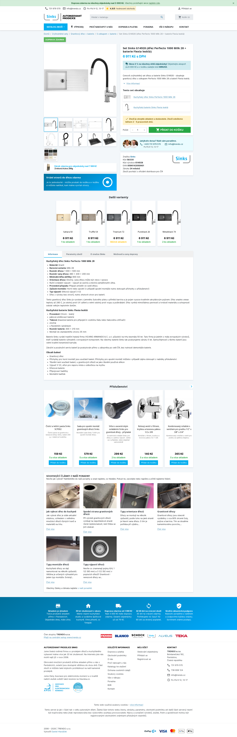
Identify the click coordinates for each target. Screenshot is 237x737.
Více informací (133, 83)
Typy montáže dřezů (57, 564)
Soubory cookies (115, 674)
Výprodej (77, 26)
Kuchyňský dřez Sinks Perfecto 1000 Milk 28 (154, 97)
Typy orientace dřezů (132, 511)
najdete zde (154, 3)
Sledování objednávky (147, 651)
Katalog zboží (55, 27)
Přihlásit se (142, 655)
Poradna (148, 27)
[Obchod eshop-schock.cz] (138, 636)
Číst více (50, 529)
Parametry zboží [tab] (74, 254)
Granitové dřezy (166, 511)
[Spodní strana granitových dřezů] (100, 495)
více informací (136, 705)
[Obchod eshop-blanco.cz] (122, 636)
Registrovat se (144, 659)
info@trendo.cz (72, 8)
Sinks (132, 156)
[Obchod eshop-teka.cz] (181, 636)
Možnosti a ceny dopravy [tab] (126, 254)
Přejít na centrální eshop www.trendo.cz (62, 637)
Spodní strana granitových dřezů (98, 513)
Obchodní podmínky (117, 655)
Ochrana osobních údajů (119, 670)
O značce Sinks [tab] (97, 254)
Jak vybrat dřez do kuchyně (61, 511)
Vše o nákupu (166, 27)
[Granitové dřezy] (174, 495)
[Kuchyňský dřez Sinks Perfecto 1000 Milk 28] (127, 97)
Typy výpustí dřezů (93, 564)
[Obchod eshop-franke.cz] (106, 636)
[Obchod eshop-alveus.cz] (165, 636)
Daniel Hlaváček (59, 731)
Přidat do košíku (169, 130)
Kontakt (184, 27)
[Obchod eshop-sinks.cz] (152, 636)
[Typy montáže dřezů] (63, 548)
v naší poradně (85, 588)
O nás (110, 659)
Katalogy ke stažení (117, 666)
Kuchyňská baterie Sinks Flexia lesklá (151, 107)
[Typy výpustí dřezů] (100, 548)
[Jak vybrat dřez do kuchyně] (63, 495)
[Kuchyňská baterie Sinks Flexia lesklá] (127, 107)
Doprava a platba (128, 27)
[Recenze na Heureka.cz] (78, 688)
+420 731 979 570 (152, 144)
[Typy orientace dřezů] (137, 495)
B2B (109, 685)
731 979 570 (52, 8)
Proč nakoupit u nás (101, 27)
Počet (125, 130)
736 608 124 (177, 670)
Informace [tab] (53, 254)
